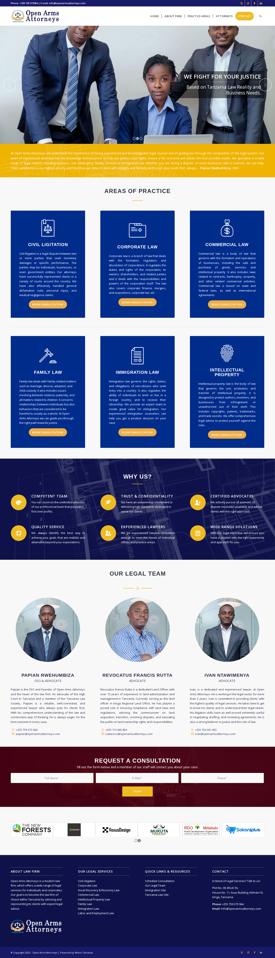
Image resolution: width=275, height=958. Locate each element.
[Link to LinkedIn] (261, 3)
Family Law (85, 904)
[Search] (260, 16)
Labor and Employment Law (96, 913)
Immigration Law (88, 909)
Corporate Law (87, 885)
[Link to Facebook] (254, 3)
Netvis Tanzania (84, 952)
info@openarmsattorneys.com (240, 909)
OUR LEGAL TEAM (138, 573)
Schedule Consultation (159, 881)
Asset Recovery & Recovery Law (98, 890)
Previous (9, 84)
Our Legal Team (155, 885)
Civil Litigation (86, 881)
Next (265, 84)
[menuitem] (155, 16)
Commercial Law (88, 895)
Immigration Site (155, 890)
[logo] (39, 16)
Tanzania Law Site (157, 895)
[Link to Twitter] (241, 3)
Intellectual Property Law (94, 899)
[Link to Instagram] (248, 3)
